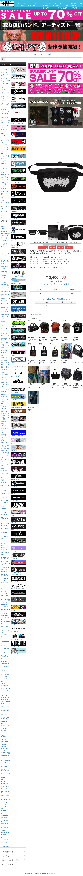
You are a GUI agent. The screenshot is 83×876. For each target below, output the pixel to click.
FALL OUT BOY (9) (5, 618)
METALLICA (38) (5, 688)
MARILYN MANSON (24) (5, 682)
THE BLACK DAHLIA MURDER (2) (4, 821)
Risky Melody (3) (5, 298)
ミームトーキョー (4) (5, 464)
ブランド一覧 (31, 4)
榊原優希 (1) (4, 372)
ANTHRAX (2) (5, 500)
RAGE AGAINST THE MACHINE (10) (5, 762)
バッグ (45, 245)
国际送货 (52, 248)
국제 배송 (69, 248)
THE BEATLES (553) (5, 537)
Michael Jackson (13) (5, 691)
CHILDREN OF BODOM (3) (5, 570)
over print (13, 80)
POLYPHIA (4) (5, 755)
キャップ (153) (5, 145)
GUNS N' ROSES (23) (5, 631)
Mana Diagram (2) (5, 278)
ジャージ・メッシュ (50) (5, 88)
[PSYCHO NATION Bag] (66, 374)
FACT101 (13, 522)
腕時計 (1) (3, 189)
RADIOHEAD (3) (5, 758)
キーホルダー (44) (4, 212)
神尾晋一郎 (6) (5, 345)
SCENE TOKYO (15, 87)
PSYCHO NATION (16, 116)
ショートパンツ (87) (5, 92)
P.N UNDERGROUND (17, 123)
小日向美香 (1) (5, 367)
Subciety (13, 101)
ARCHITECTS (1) (5, 503)
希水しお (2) (4, 350)
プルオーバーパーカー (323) (5, 116)
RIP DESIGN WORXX (17, 639)
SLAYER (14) (4, 788)
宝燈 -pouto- (14, 297)
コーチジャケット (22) (5, 126)
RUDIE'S (13, 159)
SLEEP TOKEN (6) (5, 792)
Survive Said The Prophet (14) (5, 315)
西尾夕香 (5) (4, 440)
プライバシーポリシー (9, 864)
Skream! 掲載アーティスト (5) (5, 308)
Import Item (14, 610)
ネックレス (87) (5, 158)
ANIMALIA (14, 544)
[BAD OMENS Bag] (33, 328)
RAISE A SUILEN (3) (5, 295)
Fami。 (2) (4, 256)
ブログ (66, 4)
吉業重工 (13, 240)
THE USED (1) (5, 839)
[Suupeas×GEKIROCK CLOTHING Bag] (66, 351)
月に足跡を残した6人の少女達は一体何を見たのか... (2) (5, 416)
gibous (13, 196)
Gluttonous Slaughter (62, 245)
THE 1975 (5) (4, 491)
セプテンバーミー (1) (5, 402)
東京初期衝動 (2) (5, 428)
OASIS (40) (4, 728)
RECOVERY (14, 247)
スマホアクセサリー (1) (5, 203)
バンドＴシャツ (57, 4)
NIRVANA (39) (5, 725)
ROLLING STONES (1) (4, 778)
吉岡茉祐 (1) (4, 477)
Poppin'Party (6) (5, 291)
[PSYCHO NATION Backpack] (77, 374)
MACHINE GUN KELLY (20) (5, 675)
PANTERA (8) (4, 739)
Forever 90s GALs (16, 450)
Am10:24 (13, 333)
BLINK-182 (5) (5, 552)
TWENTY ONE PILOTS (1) (5, 833)
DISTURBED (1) (5, 600)
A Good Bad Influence (17, 204)
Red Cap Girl (14, 137)
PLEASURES (15, 646)
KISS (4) (3, 652)
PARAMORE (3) (5, 742)
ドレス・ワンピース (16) (5, 141)
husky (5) (3, 268)
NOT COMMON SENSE (17, 603)
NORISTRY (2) (5, 285)
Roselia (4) (4, 301)
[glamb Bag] (33, 374)
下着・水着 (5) (5, 197)
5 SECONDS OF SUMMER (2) (5, 494)
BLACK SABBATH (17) (5, 544)
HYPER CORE (15, 529)
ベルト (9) (3, 166)
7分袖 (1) (3, 100)
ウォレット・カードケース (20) (5, 173)
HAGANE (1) (4, 266)
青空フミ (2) (4, 328)
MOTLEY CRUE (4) (5, 707)
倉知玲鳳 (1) (4, 357)
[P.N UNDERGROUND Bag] (77, 351)
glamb (13, 94)
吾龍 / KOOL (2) (5, 369)
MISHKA (13, 515)
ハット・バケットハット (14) (5, 148)
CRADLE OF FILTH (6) (4, 579)
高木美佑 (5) (4, 406)
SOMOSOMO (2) (5, 312)
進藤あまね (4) (5, 389)
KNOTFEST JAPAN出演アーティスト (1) (5, 656)
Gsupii (13, 362)
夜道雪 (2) (3, 480)
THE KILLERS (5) (5, 649)
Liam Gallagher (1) (5, 667)
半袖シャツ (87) (5, 78)
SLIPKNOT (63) (5, 795)
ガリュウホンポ (15, 536)
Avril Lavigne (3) (5, 523)
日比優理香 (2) (5, 453)
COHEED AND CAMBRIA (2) (5, 575)
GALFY (13, 72)
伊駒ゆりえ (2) (5, 335)
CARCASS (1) (5, 567)
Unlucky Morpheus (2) (4, 322)
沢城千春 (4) (4, 377)
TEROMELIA (14, 558)
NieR (12, 464)
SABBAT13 (14, 326)
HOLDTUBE (14, 624)
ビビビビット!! (15, 443)
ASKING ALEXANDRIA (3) (5, 508)
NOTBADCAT (15, 312)
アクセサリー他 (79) (5, 207)
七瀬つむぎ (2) (5, 437)
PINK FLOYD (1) (5, 753)
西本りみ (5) (4, 442)
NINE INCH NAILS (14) (4, 722)
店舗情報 (73, 4)
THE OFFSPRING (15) (5, 827)
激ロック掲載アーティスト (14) (5, 363)
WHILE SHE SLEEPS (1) (4, 843)
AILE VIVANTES (15, 472)
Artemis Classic (15, 261)
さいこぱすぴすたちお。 (18, 276)
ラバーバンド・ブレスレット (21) (5, 193)
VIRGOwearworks (16, 108)
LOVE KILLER (15, 565)
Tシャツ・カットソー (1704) (5, 69)
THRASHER (14, 399)
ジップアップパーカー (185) (5, 112)
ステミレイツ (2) (5, 399)
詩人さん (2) (4, 382)
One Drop (14, 348)
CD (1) (2, 218)
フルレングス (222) (4, 97)
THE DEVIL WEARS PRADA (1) (5, 595)
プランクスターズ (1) (5, 456)
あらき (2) (3, 330)
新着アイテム (21, 4)
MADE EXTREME (16, 376)
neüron (13, 355)
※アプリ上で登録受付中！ (55, 299)
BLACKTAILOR (15, 225)
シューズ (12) (4, 177)
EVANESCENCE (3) (5, 610)
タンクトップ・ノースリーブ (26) (5, 74)
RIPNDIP (13, 166)
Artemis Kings (15, 268)
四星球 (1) (3, 391)
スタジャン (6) (5, 122)
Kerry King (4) (4, 646)
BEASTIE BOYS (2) (5, 533)
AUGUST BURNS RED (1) (5, 513)
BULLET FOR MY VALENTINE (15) (5, 563)
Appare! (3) (4, 228)
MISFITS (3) (4, 695)
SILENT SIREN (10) (5, 304)
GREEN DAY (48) (4, 627)
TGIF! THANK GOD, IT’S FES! (17, 384)
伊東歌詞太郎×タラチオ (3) (5, 339)
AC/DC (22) (4, 497)
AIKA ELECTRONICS (17, 436)
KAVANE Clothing (16, 189)
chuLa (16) (4, 238)
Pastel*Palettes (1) (5, 288)
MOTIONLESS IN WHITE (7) (5, 702)
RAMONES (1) (5, 766)
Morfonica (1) (4, 282)
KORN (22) (4, 661)
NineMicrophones (16, 319)
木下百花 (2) (4, 352)
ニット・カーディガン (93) (5, 108)
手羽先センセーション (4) (5, 424)
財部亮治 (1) (4, 408)
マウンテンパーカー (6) (5, 134)
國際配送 (60, 248)
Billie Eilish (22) (5, 541)
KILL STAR (14, 211)
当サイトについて (7, 852)
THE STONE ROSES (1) (4, 803)
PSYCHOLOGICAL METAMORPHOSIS (16, 573)
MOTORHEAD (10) (5, 711)
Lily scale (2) (4, 275)
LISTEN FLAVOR (16, 130)
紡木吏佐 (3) (4, 421)
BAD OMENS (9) (5, 525)
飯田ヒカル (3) (5, 333)
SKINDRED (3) (5, 786)
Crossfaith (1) (4, 240)
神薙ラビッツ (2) (5, 347)
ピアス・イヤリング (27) (5, 183)
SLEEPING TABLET (16, 283)
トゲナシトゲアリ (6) (5, 431)
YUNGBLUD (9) (5, 846)
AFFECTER (14, 632)
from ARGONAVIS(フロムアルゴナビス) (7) (5, 260)
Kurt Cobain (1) (5, 663)
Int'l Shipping (43, 248)
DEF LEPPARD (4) (5, 587)
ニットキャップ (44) (5, 152)
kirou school (14, 653)
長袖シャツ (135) (5, 81)
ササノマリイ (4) (5, 374)
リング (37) (4, 186)
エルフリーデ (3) (5, 342)
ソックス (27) (4, 179)
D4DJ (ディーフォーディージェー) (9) (5, 244)
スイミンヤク (15, 551)
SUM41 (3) (4, 813)
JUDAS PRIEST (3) (5, 642)
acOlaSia (13, 595)
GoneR (13, 414)
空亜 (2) (3, 355)
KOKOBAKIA (14, 392)
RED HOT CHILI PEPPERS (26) (5, 770)
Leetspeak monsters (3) (4, 272)
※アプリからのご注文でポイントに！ (41, 54)
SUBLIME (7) (4, 811)
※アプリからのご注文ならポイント (55, 284)
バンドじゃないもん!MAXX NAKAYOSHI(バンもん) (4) (5, 447)
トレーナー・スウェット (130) (5, 104)
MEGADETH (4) (5, 686)
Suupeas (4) (4, 394)
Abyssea (13, 254)
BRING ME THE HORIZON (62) (5, 558)
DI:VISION (14, 486)
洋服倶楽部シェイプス (17, 421)
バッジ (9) (3, 200)
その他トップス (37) (5, 130)
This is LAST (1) (5, 319)
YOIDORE (14, 152)
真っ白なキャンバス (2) (5, 460)
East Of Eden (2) (5, 253)
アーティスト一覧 (44, 4)
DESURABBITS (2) (5, 250)
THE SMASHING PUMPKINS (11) (5, 798)
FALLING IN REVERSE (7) (5, 614)
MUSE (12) (4, 714)
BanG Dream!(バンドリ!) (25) (5, 234)
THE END (14, 369)
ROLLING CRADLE (16, 407)
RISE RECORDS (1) (5, 774)
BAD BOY (13, 428)
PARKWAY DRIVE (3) (4, 745)
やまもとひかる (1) (5, 474)
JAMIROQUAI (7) (5, 639)
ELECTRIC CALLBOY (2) (4, 605)
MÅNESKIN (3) (5, 679)
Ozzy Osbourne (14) (5, 731)
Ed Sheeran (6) (5, 602)
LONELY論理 (14, 500)
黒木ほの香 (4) (5, 360)
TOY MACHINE (15, 182)
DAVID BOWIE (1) (5, 583)
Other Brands (15, 617)
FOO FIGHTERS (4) (5, 622)
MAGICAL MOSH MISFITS (16, 174)
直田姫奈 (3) (4, 396)
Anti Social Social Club (17, 588)
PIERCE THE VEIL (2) (4, 749)
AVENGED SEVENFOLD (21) (4, 518)
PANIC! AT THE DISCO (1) (5, 736)
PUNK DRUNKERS (16, 144)
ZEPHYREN (14, 581)
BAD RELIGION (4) (5, 529)
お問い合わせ (6, 856)
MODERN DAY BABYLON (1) (5, 698)
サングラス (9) (5, 156)
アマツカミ (14, 290)
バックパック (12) (4, 169)
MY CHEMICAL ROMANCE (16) (5, 718)
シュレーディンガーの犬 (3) (5, 385)
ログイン (47, 8)
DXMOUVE (14, 340)
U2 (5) (2, 837)
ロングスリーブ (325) (5, 84)
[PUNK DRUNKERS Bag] (55, 374)
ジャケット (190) (5, 120)
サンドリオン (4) (5, 380)
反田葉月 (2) (4, 411)
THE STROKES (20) (5, 807)
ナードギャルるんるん (17, 457)
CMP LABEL (14, 304)
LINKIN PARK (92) (4, 671)
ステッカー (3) (5, 215)
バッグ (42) (4, 161)
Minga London (15, 218)
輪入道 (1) (3, 482)
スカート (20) (4, 138)
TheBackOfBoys (15, 508)
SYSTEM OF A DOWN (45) (5, 816)
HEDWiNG (14, 493)
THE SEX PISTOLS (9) (4, 782)
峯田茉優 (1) (4, 468)
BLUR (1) (3, 554)
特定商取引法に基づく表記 (10, 860)
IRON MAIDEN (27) (5, 635)
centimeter (14, 232)
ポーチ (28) (4, 163)
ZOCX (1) (3, 325)
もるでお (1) (4, 470)
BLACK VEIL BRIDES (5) (4, 548)
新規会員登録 (62, 8)
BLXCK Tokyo (15, 479)
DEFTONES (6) (5, 591)
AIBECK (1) (4, 226)
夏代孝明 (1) (4, 435)
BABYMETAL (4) (5, 231)
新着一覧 (77, 8)
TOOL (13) (4, 830)
